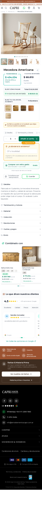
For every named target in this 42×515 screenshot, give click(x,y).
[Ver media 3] (17, 62)
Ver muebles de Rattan (19, 374)
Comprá (6, 430)
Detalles (9, 133)
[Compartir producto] (37, 70)
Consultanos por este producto (13, 176)
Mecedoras (11, 11)
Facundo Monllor (19, 487)
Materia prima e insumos (20, 380)
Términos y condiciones (13, 472)
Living (3, 11)
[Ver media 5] (31, 62)
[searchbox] (21, 151)
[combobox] (21, 151)
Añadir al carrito (27, 139)
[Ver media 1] (4, 62)
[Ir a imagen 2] (16, 56)
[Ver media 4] (24, 62)
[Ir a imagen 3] (17, 56)
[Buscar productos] (5, 8)
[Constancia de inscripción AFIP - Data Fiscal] (30, 477)
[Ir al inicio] (10, 392)
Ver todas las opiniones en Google (20, 341)
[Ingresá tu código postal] (29, 8)
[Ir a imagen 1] (14, 56)
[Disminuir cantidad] (6, 138)
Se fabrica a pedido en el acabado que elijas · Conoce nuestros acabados (22, 125)
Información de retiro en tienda (21, 170)
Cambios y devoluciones (30, 451)
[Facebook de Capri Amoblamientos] (4, 400)
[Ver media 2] (11, 62)
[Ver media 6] (37, 62)
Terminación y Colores (25, 133)
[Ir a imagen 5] (21, 56)
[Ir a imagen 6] (22, 56)
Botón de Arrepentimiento (18, 477)
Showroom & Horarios (13, 442)
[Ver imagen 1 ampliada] (21, 33)
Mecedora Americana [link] (24, 11)
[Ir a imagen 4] (19, 56)
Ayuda (5, 436)
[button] (39, 8)
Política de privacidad (29, 472)
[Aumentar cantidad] (15, 138)
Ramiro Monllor (31, 487)
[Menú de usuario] (34, 8)
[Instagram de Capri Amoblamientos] (10, 400)
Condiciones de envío (10, 451)
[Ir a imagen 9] (27, 56)
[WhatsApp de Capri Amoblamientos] (16, 400)
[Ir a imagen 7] (24, 56)
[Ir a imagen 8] (25, 56)
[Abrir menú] (2, 8)
